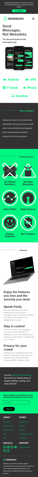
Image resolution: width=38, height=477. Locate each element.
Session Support (24, 447)
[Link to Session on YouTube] (15, 447)
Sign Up (9, 409)
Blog (4, 434)
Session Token (24, 422)
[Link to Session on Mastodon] (8, 447)
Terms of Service (8, 430)
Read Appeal (19, 11)
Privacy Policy (8, 426)
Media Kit (22, 430)
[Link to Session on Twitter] (4, 447)
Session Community (21, 375)
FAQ (4, 438)
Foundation (23, 438)
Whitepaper (7, 422)
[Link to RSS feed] (8, 450)
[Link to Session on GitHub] (4, 450)
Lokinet (21, 426)
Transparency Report (26, 434)
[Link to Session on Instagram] (12, 447)
